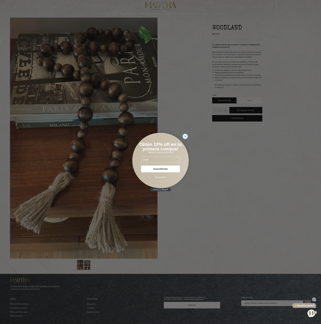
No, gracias (160, 177)
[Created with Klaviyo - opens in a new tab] (160, 189)
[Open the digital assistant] (311, 314)
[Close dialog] (185, 136)
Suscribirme (160, 169)
